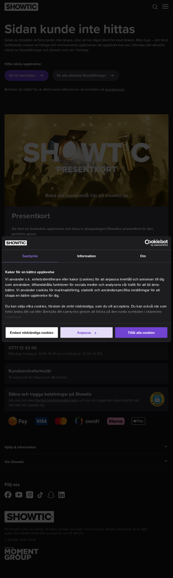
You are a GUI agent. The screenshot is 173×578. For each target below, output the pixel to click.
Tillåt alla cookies (141, 333)
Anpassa (84, 333)
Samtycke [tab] (30, 256)
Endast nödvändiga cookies (31, 333)
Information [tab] (86, 256)
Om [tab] (143, 256)
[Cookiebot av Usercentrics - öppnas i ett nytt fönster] (148, 243)
